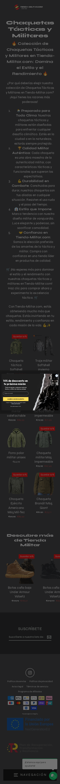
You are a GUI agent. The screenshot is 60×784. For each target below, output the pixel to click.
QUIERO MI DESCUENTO (15, 399)
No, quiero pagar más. (15, 406)
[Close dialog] (56, 375)
